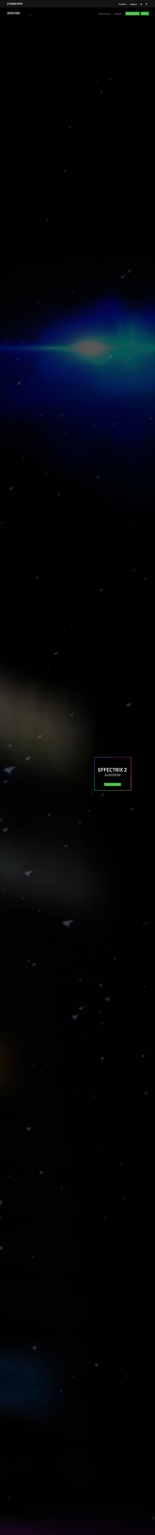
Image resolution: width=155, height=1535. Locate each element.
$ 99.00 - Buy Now (132, 13)
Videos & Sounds (104, 14)
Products (122, 4)
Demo (144, 13)
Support (133, 4)
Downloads (118, 14)
